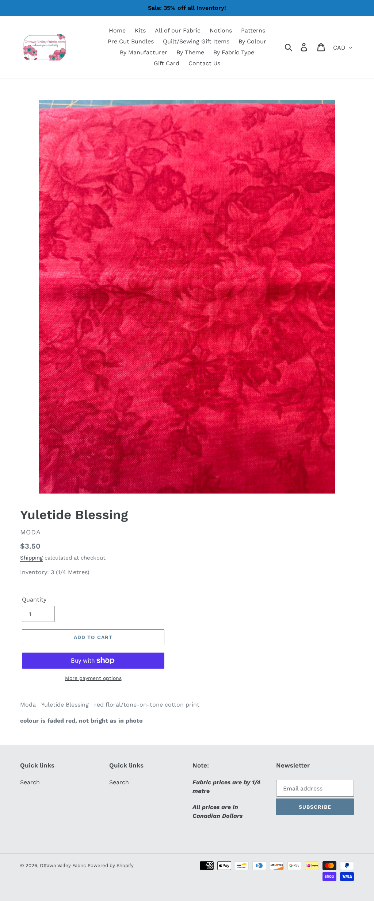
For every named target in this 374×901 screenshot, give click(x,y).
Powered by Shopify (111, 865)
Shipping (31, 557)
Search (30, 782)
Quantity (34, 599)
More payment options (93, 678)
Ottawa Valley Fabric (63, 865)
